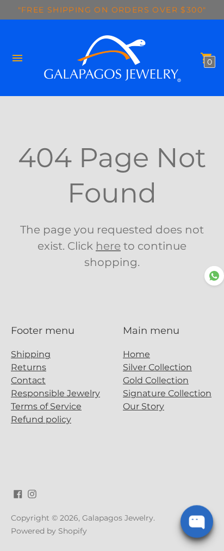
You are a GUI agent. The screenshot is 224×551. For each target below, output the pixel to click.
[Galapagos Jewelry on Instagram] (32, 493)
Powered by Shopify (49, 531)
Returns (28, 367)
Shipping (31, 354)
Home (136, 354)
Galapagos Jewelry (117, 518)
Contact (28, 380)
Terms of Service (46, 406)
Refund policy (41, 419)
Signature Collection (167, 393)
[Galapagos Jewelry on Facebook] (18, 493)
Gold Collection (156, 380)
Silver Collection (157, 367)
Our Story (143, 406)
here (108, 245)
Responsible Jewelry (55, 393)
